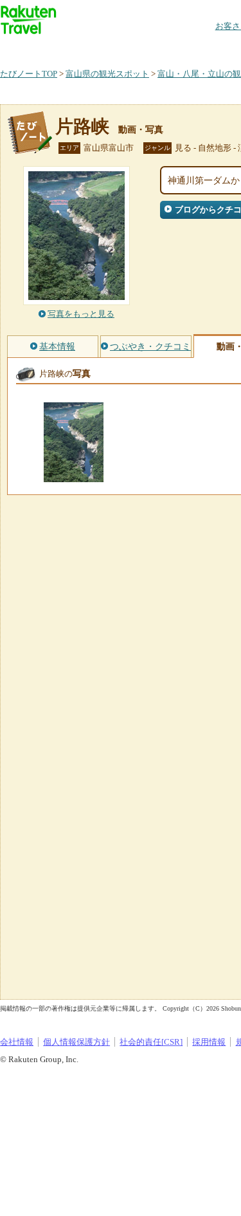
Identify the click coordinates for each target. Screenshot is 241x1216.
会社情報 (16, 1042)
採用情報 (209, 1042)
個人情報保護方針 (76, 1042)
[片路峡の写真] (73, 476)
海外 (97, 48)
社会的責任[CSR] (151, 1042)
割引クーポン (203, 48)
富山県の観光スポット (107, 74)
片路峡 (82, 126)
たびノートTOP (28, 74)
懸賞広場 (150, 48)
